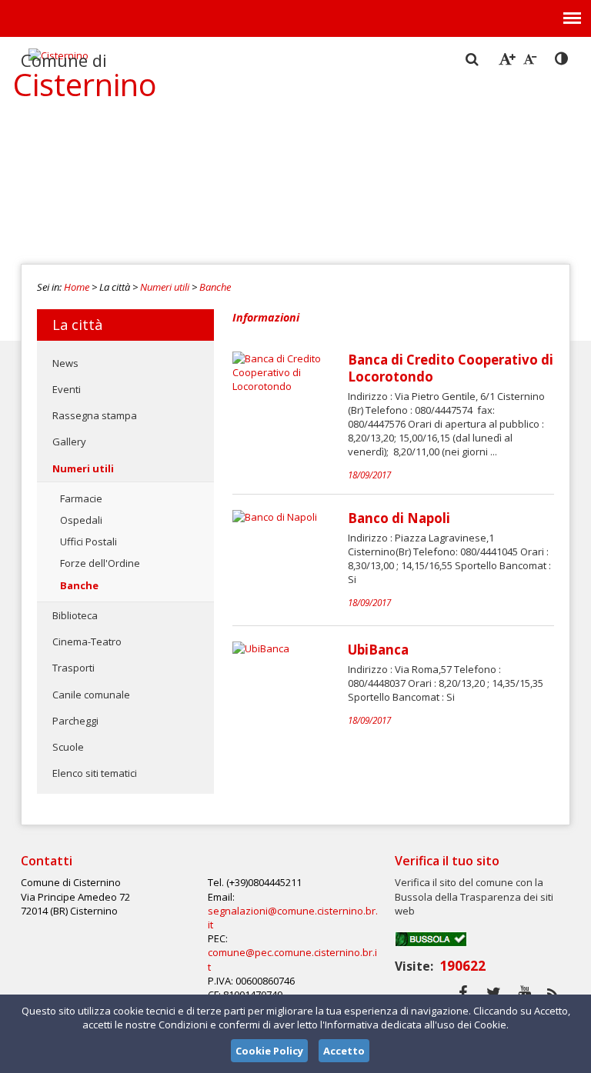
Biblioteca (75, 615)
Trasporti (73, 668)
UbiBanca (378, 649)
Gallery (69, 441)
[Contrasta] (562, 59)
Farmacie (81, 498)
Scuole (68, 747)
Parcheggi (75, 721)
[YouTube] (524, 992)
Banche (215, 287)
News (65, 363)
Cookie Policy (269, 1051)
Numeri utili (164, 287)
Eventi (66, 389)
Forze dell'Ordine (100, 563)
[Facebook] (463, 992)
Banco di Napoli (399, 518)
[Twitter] (493, 992)
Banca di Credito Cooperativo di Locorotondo (450, 368)
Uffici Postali (88, 541)
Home (76, 287)
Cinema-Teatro (87, 641)
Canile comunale (91, 694)
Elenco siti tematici (94, 773)
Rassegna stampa (94, 415)
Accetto (344, 1051)
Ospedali (81, 520)
